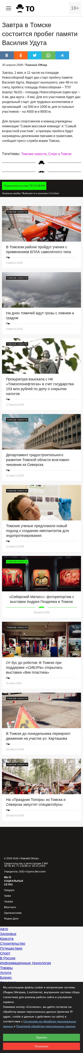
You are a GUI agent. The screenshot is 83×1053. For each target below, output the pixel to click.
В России (7, 958)
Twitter (7, 896)
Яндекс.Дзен (11, 918)
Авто (4, 929)
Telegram (9, 890)
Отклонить (41, 1046)
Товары (6, 968)
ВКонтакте (10, 907)
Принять (41, 1037)
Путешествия (11, 948)
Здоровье (8, 934)
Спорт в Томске (60, 154)
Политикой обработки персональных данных (45, 1026)
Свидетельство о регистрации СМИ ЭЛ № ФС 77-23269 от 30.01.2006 (26, 864)
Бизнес (6, 978)
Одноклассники (13, 913)
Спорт (5, 953)
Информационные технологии (25, 963)
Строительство (12, 944)
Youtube (8, 901)
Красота (6, 939)
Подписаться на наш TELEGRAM (24, 185)
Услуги (5, 973)
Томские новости (34, 154)
